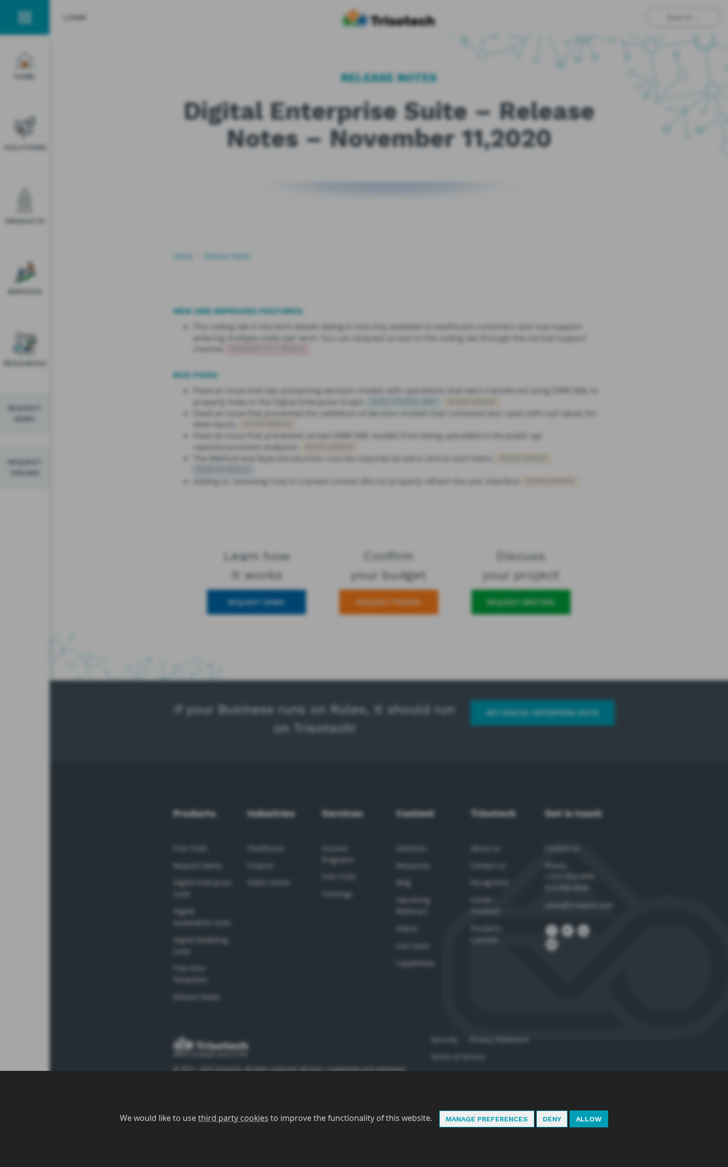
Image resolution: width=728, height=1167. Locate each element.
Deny (552, 1119)
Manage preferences (487, 1119)
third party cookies (233, 1117)
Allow (589, 1119)
